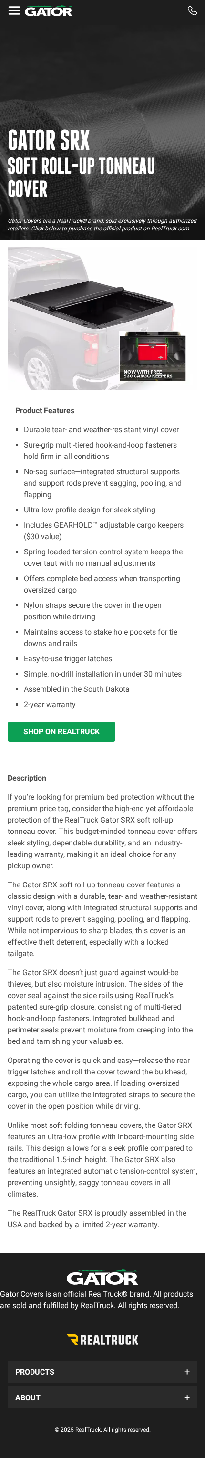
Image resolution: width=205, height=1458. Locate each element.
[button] (102, 1372)
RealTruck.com (170, 228)
